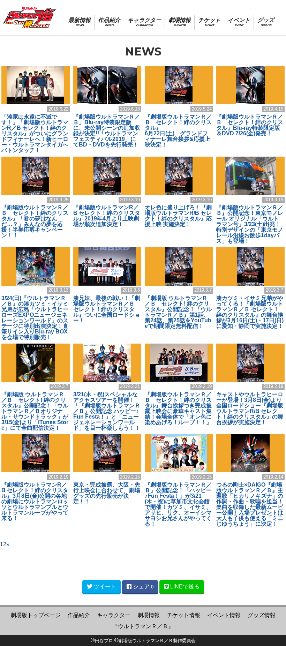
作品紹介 (79, 615)
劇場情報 (148, 615)
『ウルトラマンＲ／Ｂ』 (143, 626)
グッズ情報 (262, 615)
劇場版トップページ (35, 615)
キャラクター (113, 615)
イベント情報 (224, 615)
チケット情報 (183, 615)
